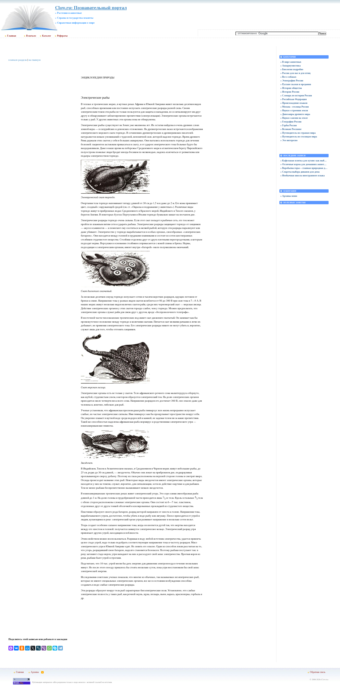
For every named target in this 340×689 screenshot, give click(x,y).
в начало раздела (17, 60)
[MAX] (10, 648)
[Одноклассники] (21, 648)
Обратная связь (317, 671)
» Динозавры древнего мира (295, 114)
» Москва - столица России (294, 106)
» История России (289, 91)
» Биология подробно (291, 69)
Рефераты (62, 35)
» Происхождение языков (293, 103)
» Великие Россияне (290, 129)
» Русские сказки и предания (295, 84)
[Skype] (55, 648)
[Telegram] (60, 648)
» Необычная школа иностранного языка (302, 175)
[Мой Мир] (27, 648)
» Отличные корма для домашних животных (304, 164)
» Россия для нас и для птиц (295, 73)
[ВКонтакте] (16, 648)
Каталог (46, 35)
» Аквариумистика (290, 65)
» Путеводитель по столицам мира (298, 136)
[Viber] (44, 648)
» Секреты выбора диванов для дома (300, 171)
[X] (32, 648)
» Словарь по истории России (296, 95)
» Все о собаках (288, 76)
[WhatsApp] (49, 648)
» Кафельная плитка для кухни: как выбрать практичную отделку (304, 160)
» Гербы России (288, 125)
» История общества (291, 88)
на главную (35, 60)
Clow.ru (324, 679)
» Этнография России (291, 80)
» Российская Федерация (293, 99)
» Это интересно (289, 140)
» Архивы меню (288, 196)
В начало (31, 35)
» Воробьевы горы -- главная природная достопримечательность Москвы (304, 168)
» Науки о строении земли (294, 110)
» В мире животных (290, 61)
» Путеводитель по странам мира (298, 132)
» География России (290, 121)
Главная (11, 35)
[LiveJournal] (38, 648)
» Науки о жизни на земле (294, 118)
